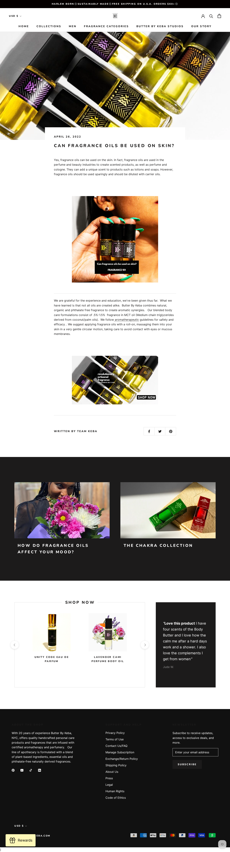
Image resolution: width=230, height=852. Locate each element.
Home (24, 26)
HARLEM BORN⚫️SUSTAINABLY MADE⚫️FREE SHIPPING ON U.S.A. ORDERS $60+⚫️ (115, 4)
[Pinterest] (13, 770)
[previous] (14, 645)
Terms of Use (114, 739)
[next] (145, 645)
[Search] (211, 16)
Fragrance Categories (106, 26)
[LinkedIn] (39, 770)
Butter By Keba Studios (160, 26)
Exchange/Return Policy (121, 759)
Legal (109, 784)
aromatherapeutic (126, 319)
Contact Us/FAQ (116, 746)
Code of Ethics (115, 797)
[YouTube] (21, 770)
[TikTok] (30, 770)
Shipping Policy (115, 765)
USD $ (14, 16)
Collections (48, 26)
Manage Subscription (119, 752)
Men (72, 26)
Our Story (201, 26)
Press (109, 778)
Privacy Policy (115, 733)
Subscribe (187, 764)
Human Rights (114, 791)
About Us (111, 771)
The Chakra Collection (158, 545)
